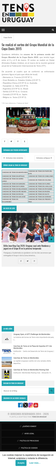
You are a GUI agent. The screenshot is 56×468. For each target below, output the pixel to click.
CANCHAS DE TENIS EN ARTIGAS (13, 176)
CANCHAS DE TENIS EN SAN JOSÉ (13, 196)
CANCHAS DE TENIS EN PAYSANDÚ (40, 189)
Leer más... (35, 463)
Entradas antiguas (43, 158)
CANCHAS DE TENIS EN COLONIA (40, 180)
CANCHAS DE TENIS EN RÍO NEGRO (14, 191)
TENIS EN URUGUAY (39, 417)
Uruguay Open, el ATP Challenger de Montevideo (31, 334)
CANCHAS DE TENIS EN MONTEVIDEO (15, 172)
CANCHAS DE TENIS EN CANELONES (41, 176)
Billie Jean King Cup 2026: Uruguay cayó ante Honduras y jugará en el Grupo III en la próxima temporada (27, 247)
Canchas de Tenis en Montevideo (26, 358)
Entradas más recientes (14, 158)
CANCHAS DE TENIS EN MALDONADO (14, 189)
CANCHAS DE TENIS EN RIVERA (39, 191)
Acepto (21, 463)
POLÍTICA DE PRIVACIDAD (29, 441)
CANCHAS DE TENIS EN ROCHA (12, 194)
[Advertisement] (28, 296)
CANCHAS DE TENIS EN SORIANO (40, 196)
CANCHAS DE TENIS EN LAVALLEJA (40, 186)
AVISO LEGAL (29, 434)
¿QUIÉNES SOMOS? (29, 426)
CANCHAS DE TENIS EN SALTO (39, 194)
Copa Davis (8, 37)
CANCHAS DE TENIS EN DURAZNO (13, 184)
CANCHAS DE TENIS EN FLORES (39, 184)
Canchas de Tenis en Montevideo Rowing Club (31, 370)
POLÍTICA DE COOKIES (29, 448)
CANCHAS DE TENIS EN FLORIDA (13, 186)
